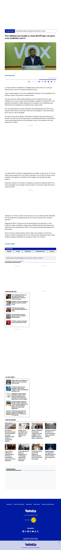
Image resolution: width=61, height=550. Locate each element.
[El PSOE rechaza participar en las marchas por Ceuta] (8, 322)
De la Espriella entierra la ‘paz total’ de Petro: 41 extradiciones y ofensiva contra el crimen (18, 297)
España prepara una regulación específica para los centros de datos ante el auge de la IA (50, 455)
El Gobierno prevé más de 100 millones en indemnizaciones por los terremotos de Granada (37, 455)
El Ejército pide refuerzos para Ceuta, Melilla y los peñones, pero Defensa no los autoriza (18, 413)
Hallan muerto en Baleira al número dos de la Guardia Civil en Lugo (19, 382)
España (9, 251)
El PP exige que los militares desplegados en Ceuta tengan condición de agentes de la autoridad (23, 455)
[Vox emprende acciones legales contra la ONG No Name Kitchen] (8, 316)
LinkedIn (40, 258)
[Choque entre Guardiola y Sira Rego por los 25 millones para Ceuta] (23, 426)
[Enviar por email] (32, 81)
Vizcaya (51, 251)
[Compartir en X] (42, 81)
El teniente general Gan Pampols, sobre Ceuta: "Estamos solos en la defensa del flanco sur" (19, 389)
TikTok (35, 258)
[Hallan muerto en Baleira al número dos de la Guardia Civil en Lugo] (8, 382)
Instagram (29, 258)
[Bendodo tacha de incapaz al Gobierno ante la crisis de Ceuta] (8, 303)
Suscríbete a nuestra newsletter (14, 261)
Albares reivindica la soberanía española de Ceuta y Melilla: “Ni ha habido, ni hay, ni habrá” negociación (37, 434)
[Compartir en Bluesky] (45, 81)
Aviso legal (37, 504)
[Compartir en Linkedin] (51, 81)
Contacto (9, 504)
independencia (40, 251)
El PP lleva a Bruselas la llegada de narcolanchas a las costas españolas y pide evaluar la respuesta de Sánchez (10, 436)
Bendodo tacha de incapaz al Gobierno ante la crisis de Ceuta (19, 303)
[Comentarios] (29, 81)
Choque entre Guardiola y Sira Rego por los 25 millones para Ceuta (22, 433)
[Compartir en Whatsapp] (54, 81)
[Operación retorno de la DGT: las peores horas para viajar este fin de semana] (50, 426)
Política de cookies (19, 504)
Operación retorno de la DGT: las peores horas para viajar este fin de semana (50, 433)
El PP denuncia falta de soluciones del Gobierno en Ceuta (30, 31)
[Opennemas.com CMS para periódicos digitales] (30, 540)
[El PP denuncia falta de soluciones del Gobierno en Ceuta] (8, 309)
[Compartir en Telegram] (48, 81)
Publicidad (29, 504)
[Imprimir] (35, 81)
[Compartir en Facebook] (39, 81)
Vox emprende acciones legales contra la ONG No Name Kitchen (18, 316)
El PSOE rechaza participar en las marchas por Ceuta (19, 321)
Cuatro (18, 251)
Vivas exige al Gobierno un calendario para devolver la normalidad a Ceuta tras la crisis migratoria (10, 455)
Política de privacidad (48, 504)
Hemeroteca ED (10, 75)
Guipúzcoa (28, 251)
